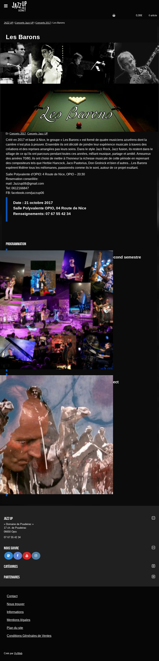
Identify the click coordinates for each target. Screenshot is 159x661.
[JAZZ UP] (35, 6)
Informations (15, 612)
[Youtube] (27, 555)
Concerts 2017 (43, 23)
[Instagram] (36, 555)
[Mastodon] (8, 555)
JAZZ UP (8, 23)
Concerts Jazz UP (24, 23)
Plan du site (15, 627)
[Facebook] (17, 555)
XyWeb (18, 653)
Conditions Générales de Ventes (29, 635)
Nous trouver (15, 604)
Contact (12, 596)
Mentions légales (18, 620)
